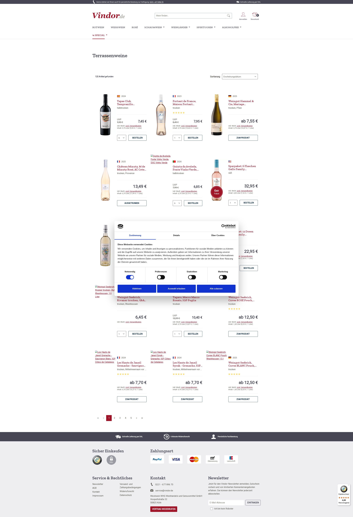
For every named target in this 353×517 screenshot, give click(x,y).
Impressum (97, 495)
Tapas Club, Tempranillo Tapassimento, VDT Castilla (129, 103)
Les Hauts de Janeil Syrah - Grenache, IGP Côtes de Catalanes (187, 364)
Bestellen (137, 138)
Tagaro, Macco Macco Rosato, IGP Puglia (186, 299)
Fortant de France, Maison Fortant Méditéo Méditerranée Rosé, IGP (187, 103)
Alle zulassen (216, 289)
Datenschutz (126, 495)
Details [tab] (176, 235)
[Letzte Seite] (142, 418)
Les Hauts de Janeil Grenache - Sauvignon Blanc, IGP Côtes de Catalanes (131, 364)
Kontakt (96, 492)
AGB (94, 488)
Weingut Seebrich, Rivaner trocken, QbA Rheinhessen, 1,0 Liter (131, 299)
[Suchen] (228, 15)
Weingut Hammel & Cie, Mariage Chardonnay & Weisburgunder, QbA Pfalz (241, 103)
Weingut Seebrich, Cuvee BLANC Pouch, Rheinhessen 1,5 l (241, 364)
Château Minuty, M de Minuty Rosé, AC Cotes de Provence (131, 168)
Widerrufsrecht (127, 491)
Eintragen (253, 502)
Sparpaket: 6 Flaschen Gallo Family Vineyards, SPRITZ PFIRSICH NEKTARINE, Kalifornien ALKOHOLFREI (242, 168)
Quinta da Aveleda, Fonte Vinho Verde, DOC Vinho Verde (185, 168)
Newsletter (97, 484)
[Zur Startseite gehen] (108, 15)
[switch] (161, 277)
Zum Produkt (243, 138)
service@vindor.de (164, 490)
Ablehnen (136, 289)
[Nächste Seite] (136, 418)
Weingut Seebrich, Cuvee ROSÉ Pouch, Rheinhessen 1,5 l (240, 299)
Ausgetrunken (132, 203)
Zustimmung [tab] (135, 235)
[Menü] (348, 485)
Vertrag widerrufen (163, 509)
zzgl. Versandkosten (133, 126)
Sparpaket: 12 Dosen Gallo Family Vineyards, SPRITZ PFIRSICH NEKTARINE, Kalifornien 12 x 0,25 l (242, 233)
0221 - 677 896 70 (156, 2)
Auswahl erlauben (176, 289)
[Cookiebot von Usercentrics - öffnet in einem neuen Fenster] (223, 226)
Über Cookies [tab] (217, 235)
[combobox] (190, 15)
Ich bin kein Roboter (223, 508)
